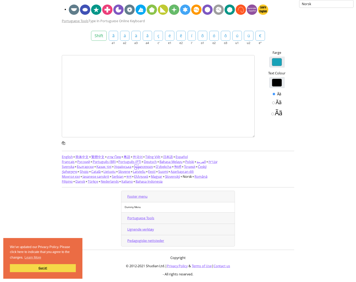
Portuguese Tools (75, 21)
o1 (202, 43)
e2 (181, 43)
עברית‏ (212, 161)
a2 (124, 43)
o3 (225, 43)
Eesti (152, 171)
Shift (99, 35)
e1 (169, 43)
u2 (248, 43)
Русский (83, 161)
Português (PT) (129, 161)
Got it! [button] (43, 268)
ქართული (69, 171)
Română (200, 176)
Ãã (279, 93)
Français (68, 161)
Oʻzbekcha (163, 166)
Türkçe (93, 181)
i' (191, 43)
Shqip (84, 171)
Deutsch (150, 161)
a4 (147, 43)
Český (202, 166)
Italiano (127, 181)
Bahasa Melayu (171, 161)
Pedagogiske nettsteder (145, 240)
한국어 (138, 157)
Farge (277, 52)
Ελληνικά (141, 176)
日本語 (168, 157)
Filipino (67, 181)
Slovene (124, 171)
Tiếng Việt (152, 157)
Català (96, 171)
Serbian (118, 176)
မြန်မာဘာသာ (143, 166)
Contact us (222, 266)
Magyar (156, 176)
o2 (214, 43)
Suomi (163, 171)
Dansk (80, 181)
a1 (113, 43)
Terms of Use (202, 266)
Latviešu (139, 171)
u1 (237, 43)
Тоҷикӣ (189, 166)
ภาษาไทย (114, 157)
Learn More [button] (33, 257)
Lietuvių (109, 171)
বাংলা (128, 176)
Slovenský (172, 176)
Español (182, 157)
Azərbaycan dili (182, 171)
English (67, 157)
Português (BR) (104, 161)
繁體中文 (97, 157)
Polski (189, 161)
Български (85, 166)
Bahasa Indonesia (149, 181)
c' (159, 43)
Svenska (68, 166)
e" (260, 43)
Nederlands (110, 181)
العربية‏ (201, 161)
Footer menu (137, 196)
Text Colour (277, 73)
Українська (122, 166)
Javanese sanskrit (96, 176)
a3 (136, 43)
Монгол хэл (71, 176)
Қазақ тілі (103, 166)
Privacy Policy (177, 266)
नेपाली (178, 166)
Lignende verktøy (140, 229)
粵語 (127, 157)
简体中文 (82, 157)
